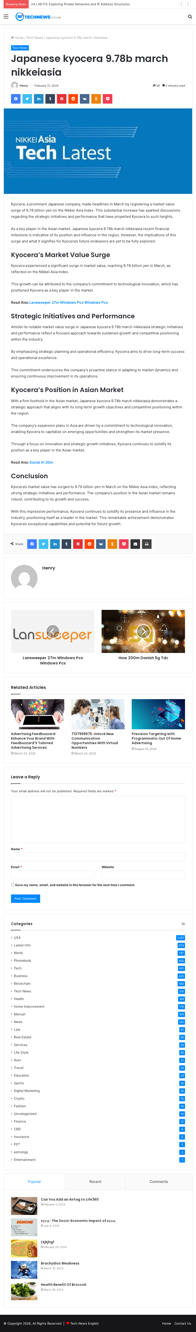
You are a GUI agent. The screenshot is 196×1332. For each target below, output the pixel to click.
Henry (24, 85)
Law (17, 1029)
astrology (21, 1152)
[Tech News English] (38, 16)
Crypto (19, 1098)
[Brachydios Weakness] (24, 1270)
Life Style (21, 1052)
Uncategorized (25, 1114)
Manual (19, 1014)
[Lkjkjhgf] (24, 1249)
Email (16, 867)
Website (108, 867)
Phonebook (22, 960)
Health (19, 999)
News (18, 1022)
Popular (34, 1181)
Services (20, 1045)
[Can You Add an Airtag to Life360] (24, 1206)
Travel (18, 1068)
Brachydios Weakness (60, 1263)
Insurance (21, 1137)
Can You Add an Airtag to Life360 (70, 1199)
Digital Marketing (27, 1091)
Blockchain (22, 983)
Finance (20, 1121)
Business (20, 976)
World (18, 953)
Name (16, 849)
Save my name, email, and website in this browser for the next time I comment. (75, 885)
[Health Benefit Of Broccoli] (24, 1291)
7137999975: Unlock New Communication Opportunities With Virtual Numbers (94, 740)
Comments (159, 1181)
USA (17, 937)
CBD (17, 1129)
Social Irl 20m (41, 462)
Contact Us (182, 1323)
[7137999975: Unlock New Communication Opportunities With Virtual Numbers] (98, 714)
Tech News (34, 37)
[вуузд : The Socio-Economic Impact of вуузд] (24, 1227)
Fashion (20, 1106)
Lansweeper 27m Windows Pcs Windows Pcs (68, 302)
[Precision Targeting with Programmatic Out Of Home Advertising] (158, 714)
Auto (17, 1060)
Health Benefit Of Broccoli (63, 1284)
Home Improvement (29, 1006)
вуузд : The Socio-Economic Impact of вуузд (78, 1220)
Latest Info (22, 945)
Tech (18, 968)
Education (21, 1075)
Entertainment (25, 1160)
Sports (19, 1083)
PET (17, 1144)
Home (19, 37)
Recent (95, 1181)
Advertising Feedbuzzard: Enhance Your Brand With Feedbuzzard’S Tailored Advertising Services (33, 740)
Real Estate (22, 1037)
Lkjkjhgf (47, 1242)
